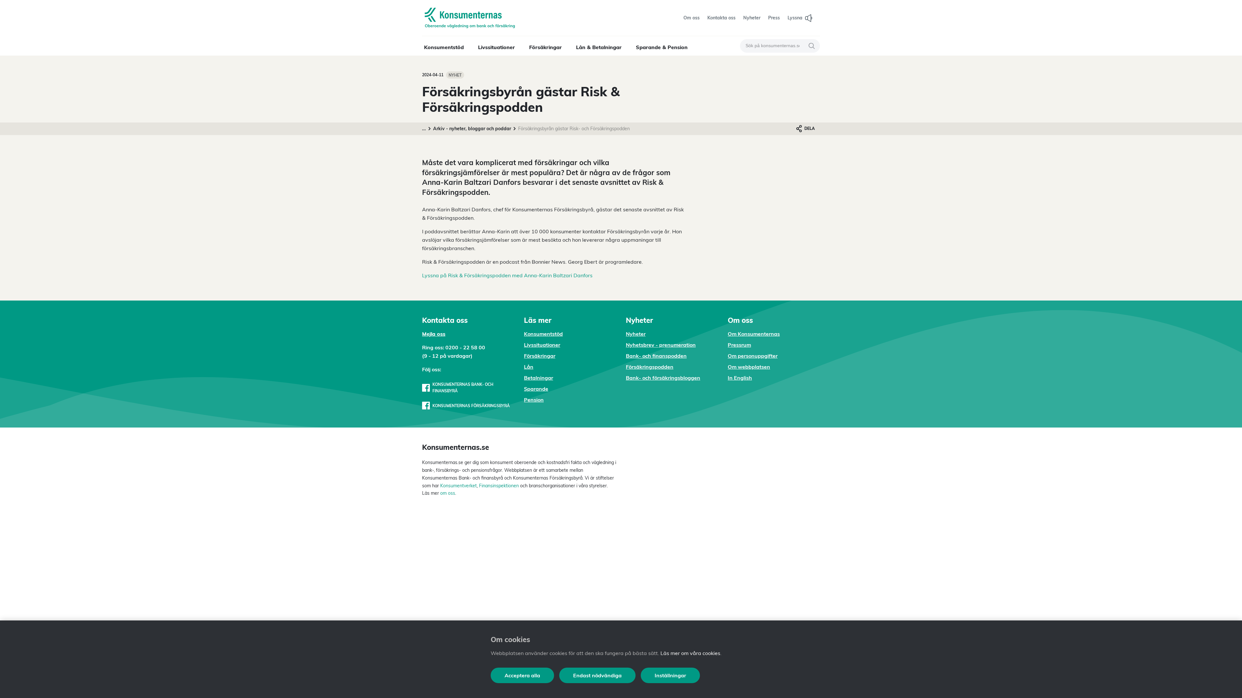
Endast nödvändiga (597, 675)
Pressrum (739, 345)
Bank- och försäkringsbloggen (663, 378)
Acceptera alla (522, 675)
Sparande (536, 389)
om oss (447, 493)
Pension (534, 400)
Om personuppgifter (753, 356)
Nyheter (636, 334)
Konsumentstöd (444, 47)
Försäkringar (545, 47)
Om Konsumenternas (754, 334)
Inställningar (670, 675)
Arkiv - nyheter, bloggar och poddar (472, 129)
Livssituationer (496, 47)
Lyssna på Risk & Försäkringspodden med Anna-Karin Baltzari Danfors (507, 275)
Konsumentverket (458, 486)
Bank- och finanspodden (656, 356)
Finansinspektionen (499, 486)
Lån (528, 367)
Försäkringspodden (649, 367)
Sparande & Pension (662, 47)
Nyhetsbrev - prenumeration (661, 345)
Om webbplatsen (749, 367)
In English (740, 378)
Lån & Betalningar (599, 47)
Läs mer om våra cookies (690, 653)
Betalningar (538, 378)
